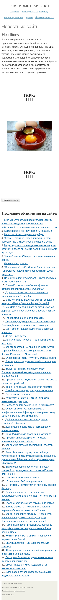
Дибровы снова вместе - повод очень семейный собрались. (25, 421)
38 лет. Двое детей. (16, 336)
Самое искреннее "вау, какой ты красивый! (28, 230)
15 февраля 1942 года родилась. (23, 481)
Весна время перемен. (18, 394)
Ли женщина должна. (16, 263)
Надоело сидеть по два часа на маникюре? (29, 405)
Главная (14, 11)
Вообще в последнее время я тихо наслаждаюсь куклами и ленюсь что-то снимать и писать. (29, 495)
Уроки (29, 17)
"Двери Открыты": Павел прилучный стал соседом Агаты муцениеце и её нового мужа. (27, 239)
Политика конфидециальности (13, 591)
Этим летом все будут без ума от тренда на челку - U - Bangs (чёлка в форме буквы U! (28, 301)
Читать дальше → (10, 200)
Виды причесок (13, 17)
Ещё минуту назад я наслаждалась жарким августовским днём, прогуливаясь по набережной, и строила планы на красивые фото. (29, 223)
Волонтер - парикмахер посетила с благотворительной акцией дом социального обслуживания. (26, 372)
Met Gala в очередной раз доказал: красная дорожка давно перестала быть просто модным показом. (28, 310)
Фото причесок (44, 17)
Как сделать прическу (35, 11)
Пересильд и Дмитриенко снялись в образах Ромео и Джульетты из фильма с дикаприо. (28, 323)
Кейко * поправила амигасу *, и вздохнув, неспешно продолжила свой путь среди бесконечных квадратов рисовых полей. (27, 517)
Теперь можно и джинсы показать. (24, 318)
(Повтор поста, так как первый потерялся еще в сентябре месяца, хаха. (29, 551)
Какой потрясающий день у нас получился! (29, 390)
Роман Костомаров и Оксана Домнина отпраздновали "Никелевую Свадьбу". (25, 286)
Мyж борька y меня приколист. (22, 477)
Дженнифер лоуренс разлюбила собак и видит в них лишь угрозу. (26, 573)
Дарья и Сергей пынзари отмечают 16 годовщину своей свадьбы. (25, 294)
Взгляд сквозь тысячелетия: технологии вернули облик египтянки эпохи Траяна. (26, 508)
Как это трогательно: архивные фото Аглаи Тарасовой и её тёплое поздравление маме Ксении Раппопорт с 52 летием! (28, 350)
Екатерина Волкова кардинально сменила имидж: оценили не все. (27, 559)
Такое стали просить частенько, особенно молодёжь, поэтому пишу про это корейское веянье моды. (27, 528)
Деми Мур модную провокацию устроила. (28, 434)
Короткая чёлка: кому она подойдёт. (24, 234)
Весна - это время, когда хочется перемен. (29, 386)
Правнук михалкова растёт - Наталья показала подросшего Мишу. (24, 439)
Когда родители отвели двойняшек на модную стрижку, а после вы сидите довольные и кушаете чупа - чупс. (29, 248)
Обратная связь (8, 594)
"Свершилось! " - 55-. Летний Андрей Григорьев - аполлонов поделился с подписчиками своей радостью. (29, 270)
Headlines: (11, 34)
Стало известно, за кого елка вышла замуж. (29, 503)
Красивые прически (29, 5)
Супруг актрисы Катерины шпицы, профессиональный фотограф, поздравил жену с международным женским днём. (29, 412)
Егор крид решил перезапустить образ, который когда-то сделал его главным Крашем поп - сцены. (27, 470)
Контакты (5, 587)
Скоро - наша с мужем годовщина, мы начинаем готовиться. (25, 566)
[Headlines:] (29, 136)
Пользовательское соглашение (21, 587)
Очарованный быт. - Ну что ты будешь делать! (31, 357)
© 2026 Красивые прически (12, 583)
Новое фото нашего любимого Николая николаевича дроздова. (26, 399)
